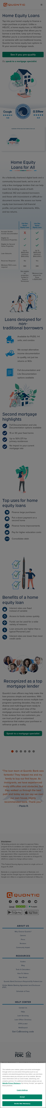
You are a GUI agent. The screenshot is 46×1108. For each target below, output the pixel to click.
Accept (22, 1097)
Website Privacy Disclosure (11, 1083)
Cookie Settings (22, 1090)
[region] (23, 1085)
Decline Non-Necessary (22, 1103)
